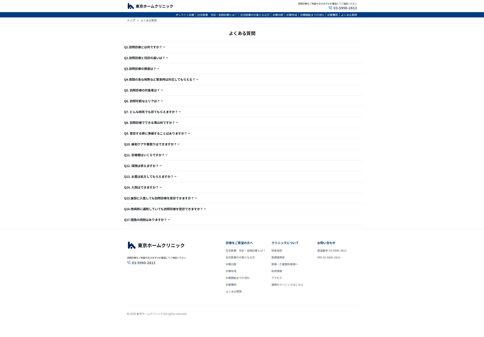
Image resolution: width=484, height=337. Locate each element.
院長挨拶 (276, 250)
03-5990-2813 (345, 7)
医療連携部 (278, 257)
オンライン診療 (185, 15)
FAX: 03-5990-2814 (328, 257)
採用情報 (276, 271)
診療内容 (278, 15)
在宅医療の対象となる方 (254, 15)
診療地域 (291, 15)
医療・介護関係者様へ (284, 264)
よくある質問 (349, 15)
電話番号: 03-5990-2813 (331, 250)
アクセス (276, 278)
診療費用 (332, 15)
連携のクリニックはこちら (287, 284)
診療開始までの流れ (312, 15)
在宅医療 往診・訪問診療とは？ (217, 15)
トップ (131, 20)
